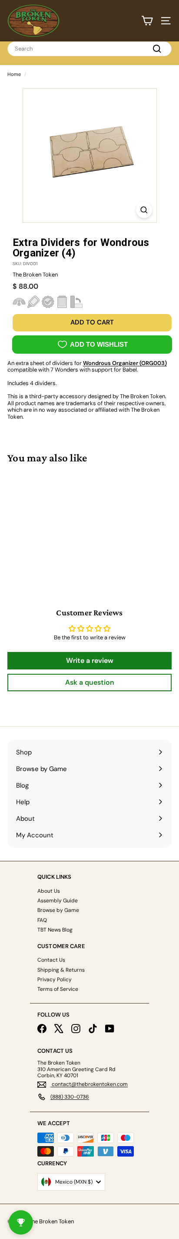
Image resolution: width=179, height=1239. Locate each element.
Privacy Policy (54, 979)
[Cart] (147, 21)
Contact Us (51, 959)
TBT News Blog (55, 929)
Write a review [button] (89, 660)
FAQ (42, 920)
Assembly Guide (57, 900)
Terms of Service (57, 989)
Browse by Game (58, 910)
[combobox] (89, 48)
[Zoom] (144, 210)
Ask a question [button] (89, 682)
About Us (48, 890)
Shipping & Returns (61, 969)
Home (14, 74)
